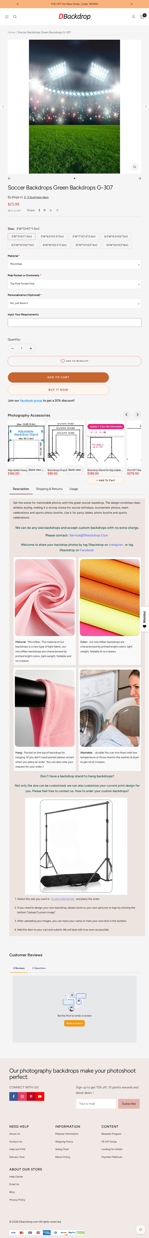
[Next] (139, 178)
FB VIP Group (109, 1141)
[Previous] (9, 178)
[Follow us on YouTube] (40, 1096)
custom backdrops (62, 899)
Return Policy (62, 1157)
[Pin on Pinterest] (45, 210)
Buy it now (58, 389)
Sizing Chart (62, 1149)
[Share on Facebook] (39, 210)
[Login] (133, 16)
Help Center (16, 1176)
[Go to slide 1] (74, 178)
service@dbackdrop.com (88, 535)
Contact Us (15, 1141)
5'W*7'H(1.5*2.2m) (84, 236)
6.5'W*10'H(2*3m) (22, 245)
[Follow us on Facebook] (13, 1096)
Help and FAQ (17, 1149)
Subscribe (129, 1104)
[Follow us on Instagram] (22, 1096)
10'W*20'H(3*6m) (117, 245)
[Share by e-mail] (57, 210)
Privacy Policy (17, 1199)
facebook (87, 550)
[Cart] (142, 17)
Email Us (14, 1184)
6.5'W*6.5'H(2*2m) (116, 236)
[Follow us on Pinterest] (31, 1096)
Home (11, 32)
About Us (14, 1133)
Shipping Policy (64, 1141)
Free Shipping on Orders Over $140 (74, 4)
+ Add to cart (105, 480)
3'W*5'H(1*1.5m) (21, 236)
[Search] (15, 16)
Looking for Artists (111, 1149)
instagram (116, 545)
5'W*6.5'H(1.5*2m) (52, 236)
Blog (12, 1192)
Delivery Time (16, 1157)
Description (21, 489)
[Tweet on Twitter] (50, 210)
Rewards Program (111, 1133)
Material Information (66, 1133)
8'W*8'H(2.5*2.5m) (55, 245)
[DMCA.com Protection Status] (80, 1233)
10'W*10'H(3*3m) (86, 245)
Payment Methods (111, 1157)
